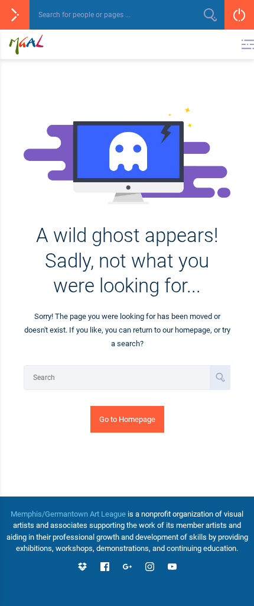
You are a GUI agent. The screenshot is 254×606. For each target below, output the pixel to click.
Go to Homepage (127, 419)
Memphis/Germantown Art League (68, 514)
